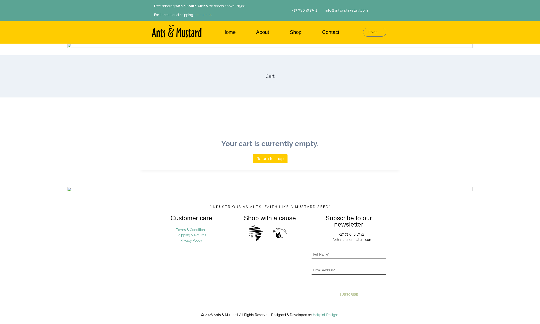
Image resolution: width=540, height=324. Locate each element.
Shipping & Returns (191, 235)
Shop (295, 32)
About (262, 32)
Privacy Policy (191, 241)
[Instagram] (380, 10)
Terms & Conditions (191, 230)
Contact (330, 32)
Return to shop (270, 158)
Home (229, 32)
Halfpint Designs (326, 315)
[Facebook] (374, 10)
